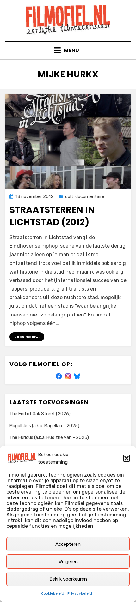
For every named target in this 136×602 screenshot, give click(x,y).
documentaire (89, 196)
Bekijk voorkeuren (68, 579)
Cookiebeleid (52, 593)
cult (69, 196)
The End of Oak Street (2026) (40, 414)
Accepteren (68, 544)
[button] (126, 458)
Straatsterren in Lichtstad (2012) (52, 216)
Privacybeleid (79, 593)
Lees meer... (27, 336)
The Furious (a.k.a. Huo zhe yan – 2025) (49, 437)
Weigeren (68, 561)
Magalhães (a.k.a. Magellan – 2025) (44, 426)
